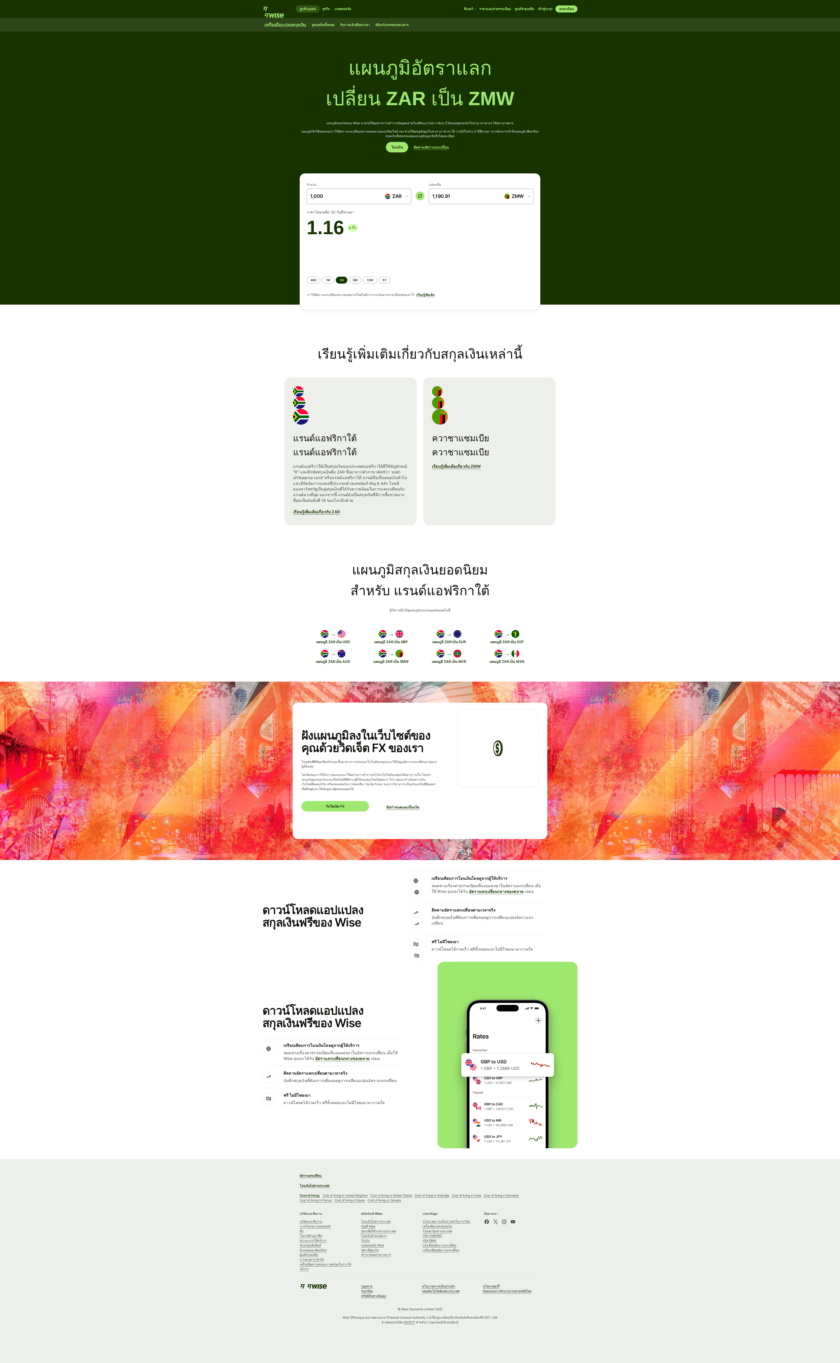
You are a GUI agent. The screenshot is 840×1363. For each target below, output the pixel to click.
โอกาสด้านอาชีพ (311, 1235)
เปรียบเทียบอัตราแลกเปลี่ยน (441, 1250)
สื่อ (301, 1231)
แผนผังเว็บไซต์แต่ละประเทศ (440, 1291)
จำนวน (311, 184)
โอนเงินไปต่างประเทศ (376, 1221)
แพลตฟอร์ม (343, 9)
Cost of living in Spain (349, 1200)
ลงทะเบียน (566, 9)
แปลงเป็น (435, 184)
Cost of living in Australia (432, 1195)
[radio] (313, 280)
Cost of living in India (466, 1195)
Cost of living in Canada (384, 1200)
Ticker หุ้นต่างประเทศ (437, 1231)
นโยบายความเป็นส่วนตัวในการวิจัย (446, 1221)
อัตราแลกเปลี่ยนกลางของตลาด (496, 891)
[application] (339, 255)
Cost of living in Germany (501, 1195)
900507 (409, 1322)
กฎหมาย (366, 1286)
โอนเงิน (397, 147)
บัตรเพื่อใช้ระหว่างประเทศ (378, 1231)
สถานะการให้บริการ (313, 1240)
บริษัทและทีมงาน (311, 1221)
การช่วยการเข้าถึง (312, 1259)
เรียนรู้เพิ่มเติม (425, 295)
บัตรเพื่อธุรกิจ (370, 1250)
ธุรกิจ (326, 9)
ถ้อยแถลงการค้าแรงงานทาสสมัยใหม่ (507, 1291)
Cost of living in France (316, 1200)
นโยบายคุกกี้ (491, 1286)
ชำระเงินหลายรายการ (376, 1255)
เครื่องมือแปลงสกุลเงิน (437, 1226)
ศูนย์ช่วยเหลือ (309, 1255)
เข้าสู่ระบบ (545, 9)
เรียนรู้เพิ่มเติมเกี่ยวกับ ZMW (456, 466)
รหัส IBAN (429, 1240)
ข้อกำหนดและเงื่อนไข (402, 807)
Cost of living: (310, 1195)
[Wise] (275, 9)
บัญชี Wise (368, 1226)
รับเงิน (365, 1240)
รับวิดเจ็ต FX (335, 806)
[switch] (420, 196)
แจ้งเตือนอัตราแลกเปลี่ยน (439, 1245)
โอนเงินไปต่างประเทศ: (315, 1185)
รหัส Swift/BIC (432, 1235)
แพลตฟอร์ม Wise (372, 1245)
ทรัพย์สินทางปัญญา (374, 1296)
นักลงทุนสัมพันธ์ (310, 1245)
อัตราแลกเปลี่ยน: (311, 1175)
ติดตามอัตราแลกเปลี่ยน (431, 147)
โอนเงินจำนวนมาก (374, 1235)
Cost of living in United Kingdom (345, 1195)
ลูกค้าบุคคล (308, 9)
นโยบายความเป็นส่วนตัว (438, 1286)
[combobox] (396, 196)
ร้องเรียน (367, 1291)
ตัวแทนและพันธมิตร (313, 1250)
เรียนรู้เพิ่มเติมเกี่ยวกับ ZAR (316, 512)
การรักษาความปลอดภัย (315, 1226)
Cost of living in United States (391, 1195)
